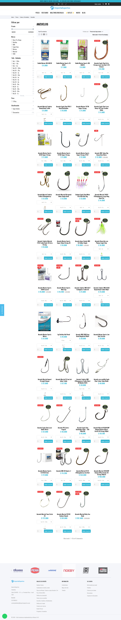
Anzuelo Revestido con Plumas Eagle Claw (101, 242)
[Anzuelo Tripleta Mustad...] (50, 222)
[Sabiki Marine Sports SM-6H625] (88, 44)
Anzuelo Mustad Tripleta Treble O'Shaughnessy (45, 195)
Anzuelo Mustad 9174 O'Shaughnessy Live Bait (83, 472)
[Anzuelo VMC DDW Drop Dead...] (88, 316)
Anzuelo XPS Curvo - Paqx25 (64, 428)
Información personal (92, 585)
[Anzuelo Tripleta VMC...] (88, 360)
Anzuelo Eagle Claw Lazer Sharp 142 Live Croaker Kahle (101, 108)
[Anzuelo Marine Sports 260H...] (50, 269)
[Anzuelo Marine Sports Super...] (88, 134)
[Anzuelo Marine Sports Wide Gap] (69, 269)
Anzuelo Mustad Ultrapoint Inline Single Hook (63, 195)
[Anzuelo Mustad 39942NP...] (107, 452)
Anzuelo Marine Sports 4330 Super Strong (44, 154)
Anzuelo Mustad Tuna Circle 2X (45, 515)
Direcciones (89, 593)
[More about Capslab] (86, 570)
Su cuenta (89, 581)
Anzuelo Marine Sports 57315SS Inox (44, 472)
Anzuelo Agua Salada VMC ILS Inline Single (82, 242)
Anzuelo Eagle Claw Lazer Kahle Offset (44, 428)
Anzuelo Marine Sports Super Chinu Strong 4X (63, 242)
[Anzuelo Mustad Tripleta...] (50, 88)
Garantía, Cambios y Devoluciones (44, 601)
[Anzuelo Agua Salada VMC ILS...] (88, 222)
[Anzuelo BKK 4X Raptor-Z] (69, 452)
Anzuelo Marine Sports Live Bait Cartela (101, 335)
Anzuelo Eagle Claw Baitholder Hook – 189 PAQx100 (82, 429)
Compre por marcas (41, 606)
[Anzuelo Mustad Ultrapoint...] (69, 176)
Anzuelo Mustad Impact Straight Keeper (45, 380)
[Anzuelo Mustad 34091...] (107, 176)
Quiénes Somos (40, 585)
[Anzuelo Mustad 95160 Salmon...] (69, 495)
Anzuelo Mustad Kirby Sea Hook (82, 515)
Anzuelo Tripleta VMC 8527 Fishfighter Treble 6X (82, 288)
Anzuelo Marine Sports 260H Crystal (44, 288)
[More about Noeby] (69, 570)
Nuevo (78, 13)
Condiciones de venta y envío (43, 588)
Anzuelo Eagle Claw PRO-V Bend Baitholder (63, 107)
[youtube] (59, 4)
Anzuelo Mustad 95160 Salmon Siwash (63, 515)
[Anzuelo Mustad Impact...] (50, 360)
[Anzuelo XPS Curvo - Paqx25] (69, 409)
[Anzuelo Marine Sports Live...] (107, 316)
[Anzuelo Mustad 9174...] (88, 452)
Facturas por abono (91, 590)
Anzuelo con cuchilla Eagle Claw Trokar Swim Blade (101, 380)
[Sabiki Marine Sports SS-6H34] (69, 44)
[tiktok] (66, 4)
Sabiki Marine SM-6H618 (44, 63)
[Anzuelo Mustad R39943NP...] (107, 409)
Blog (83, 13)
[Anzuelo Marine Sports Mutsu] (50, 316)
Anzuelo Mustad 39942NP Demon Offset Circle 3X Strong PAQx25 (101, 472)
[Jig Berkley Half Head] (69, 316)
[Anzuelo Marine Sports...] (50, 452)
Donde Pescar (40, 609)
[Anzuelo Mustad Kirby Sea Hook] (88, 495)
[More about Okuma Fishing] (18, 570)
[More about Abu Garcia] (103, 570)
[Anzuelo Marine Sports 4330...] (50, 134)
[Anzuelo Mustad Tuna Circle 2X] (50, 495)
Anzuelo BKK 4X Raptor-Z (63, 471)
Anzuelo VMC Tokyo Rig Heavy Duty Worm (101, 154)
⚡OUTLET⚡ (70, 13)
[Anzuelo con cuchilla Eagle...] (107, 360)
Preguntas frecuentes (42, 611)
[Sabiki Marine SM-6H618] (50, 44)
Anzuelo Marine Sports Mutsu (44, 335)
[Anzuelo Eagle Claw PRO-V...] (69, 88)
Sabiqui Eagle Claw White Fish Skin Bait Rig (82, 195)
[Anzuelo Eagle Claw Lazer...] (107, 88)
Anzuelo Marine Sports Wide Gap (63, 288)
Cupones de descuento (92, 596)
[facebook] (55, 4)
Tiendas (63, 590)
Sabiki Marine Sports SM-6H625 (82, 64)
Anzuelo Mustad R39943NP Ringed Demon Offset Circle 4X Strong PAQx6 (101, 429)
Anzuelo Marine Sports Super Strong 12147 (82, 154)
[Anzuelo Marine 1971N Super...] (88, 88)
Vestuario (44, 13)
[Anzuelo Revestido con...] (107, 222)
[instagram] (62, 4)
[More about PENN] (35, 570)
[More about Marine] (52, 570)
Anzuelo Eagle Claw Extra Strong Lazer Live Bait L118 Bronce (101, 65)
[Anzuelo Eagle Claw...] (88, 409)
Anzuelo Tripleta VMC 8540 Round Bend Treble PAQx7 (101, 288)
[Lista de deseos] (106, 4)
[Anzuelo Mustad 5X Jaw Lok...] (69, 360)
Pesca (38, 13)
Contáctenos (65, 585)
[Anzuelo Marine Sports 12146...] (69, 134)
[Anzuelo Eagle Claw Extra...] (107, 44)
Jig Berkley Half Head (63, 334)
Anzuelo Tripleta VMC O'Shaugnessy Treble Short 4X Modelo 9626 (82, 381)
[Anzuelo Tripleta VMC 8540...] (107, 269)
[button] (2, 310)
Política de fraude (41, 603)
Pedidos (89, 588)
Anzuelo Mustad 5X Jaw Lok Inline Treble (64, 380)
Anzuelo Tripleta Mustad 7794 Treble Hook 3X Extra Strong (45, 243)
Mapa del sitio (65, 588)
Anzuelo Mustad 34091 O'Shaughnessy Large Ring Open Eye (101, 196)
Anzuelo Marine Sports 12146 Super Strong (63, 154)
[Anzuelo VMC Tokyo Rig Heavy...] (107, 134)
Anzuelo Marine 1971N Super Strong (82, 107)
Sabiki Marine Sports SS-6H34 (63, 64)
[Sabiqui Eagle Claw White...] (88, 176)
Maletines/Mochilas (57, 13)
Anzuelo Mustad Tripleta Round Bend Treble (45, 107)
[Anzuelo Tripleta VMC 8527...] (88, 269)
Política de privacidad (42, 595)
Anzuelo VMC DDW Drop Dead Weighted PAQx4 (82, 335)
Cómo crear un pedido (42, 598)
